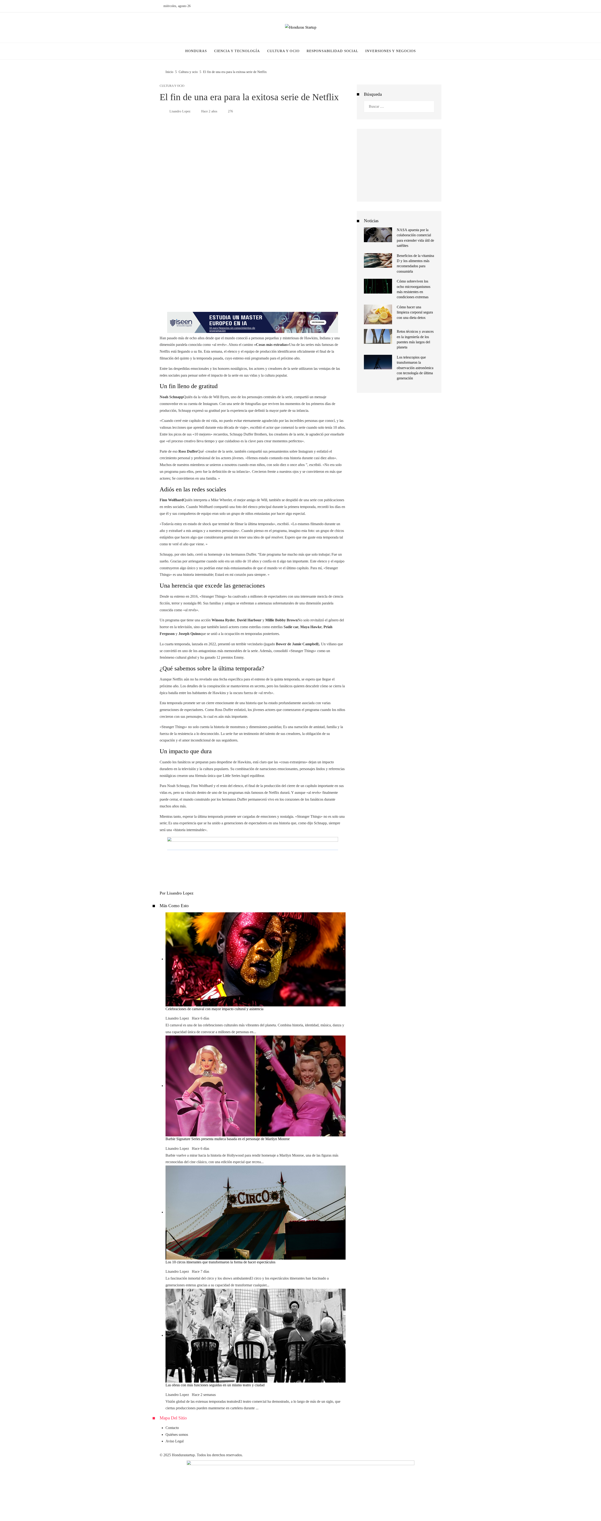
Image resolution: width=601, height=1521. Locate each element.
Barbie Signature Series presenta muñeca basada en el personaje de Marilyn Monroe (228, 1139)
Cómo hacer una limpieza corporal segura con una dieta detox (415, 312)
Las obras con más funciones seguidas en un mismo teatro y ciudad (215, 1385)
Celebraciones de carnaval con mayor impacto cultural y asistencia (214, 1009)
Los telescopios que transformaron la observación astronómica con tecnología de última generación (415, 367)
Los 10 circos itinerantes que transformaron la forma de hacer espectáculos (220, 1262)
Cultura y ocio (172, 86)
